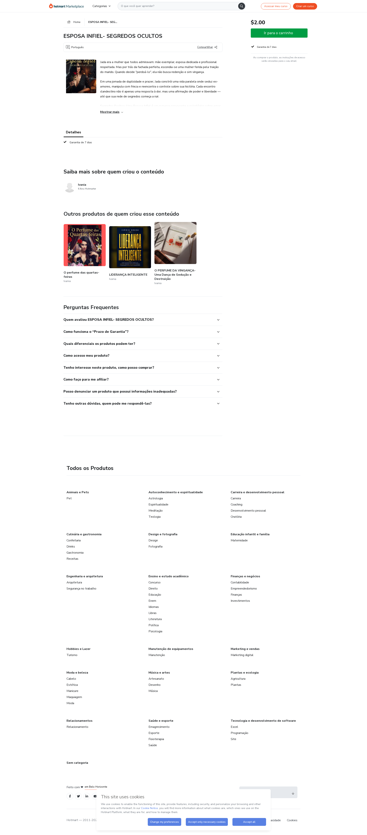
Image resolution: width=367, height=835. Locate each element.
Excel (234, 727)
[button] (138, 320)
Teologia (155, 517)
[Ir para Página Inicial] (67, 6)
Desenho (155, 685)
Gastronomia (75, 553)
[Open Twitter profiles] (78, 796)
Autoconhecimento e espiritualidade (176, 492)
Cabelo (71, 679)
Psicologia (155, 631)
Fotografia (155, 546)
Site (233, 739)
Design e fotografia (163, 534)
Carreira (236, 498)
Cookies (292, 820)
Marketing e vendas (245, 649)
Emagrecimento (159, 727)
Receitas (72, 559)
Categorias (100, 6)
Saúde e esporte (161, 721)
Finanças (236, 595)
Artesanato (156, 679)
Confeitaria (74, 540)
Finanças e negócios (245, 576)
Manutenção (157, 655)
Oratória (236, 517)
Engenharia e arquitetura (85, 576)
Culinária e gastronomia (84, 534)
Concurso (155, 582)
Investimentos (240, 601)
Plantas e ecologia (245, 673)
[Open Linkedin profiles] (87, 796)
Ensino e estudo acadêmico (169, 576)
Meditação (156, 511)
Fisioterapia (156, 739)
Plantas (236, 685)
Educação (155, 595)
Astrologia (156, 498)
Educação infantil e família (250, 534)
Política (154, 625)
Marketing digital (242, 655)
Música (153, 691)
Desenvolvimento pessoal (248, 511)
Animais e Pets (78, 492)
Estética (72, 685)
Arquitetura (74, 582)
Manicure (72, 691)
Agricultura (238, 679)
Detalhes (73, 132)
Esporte (154, 733)
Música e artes (159, 673)
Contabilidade (240, 582)
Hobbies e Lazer (78, 649)
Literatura (155, 619)
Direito (153, 588)
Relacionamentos (80, 721)
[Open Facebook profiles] (70, 796)
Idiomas (154, 607)
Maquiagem (74, 697)
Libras (153, 613)
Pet (69, 498)
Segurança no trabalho (81, 588)
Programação (239, 733)
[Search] (241, 6)
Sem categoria (77, 763)
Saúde (153, 745)
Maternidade (239, 540)
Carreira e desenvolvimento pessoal (257, 492)
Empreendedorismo (244, 588)
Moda (70, 703)
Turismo (72, 655)
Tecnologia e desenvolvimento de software (263, 721)
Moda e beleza (77, 673)
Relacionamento (77, 727)
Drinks (71, 546)
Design (153, 540)
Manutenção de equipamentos (171, 649)
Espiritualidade (158, 504)
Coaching (236, 504)
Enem (152, 601)
